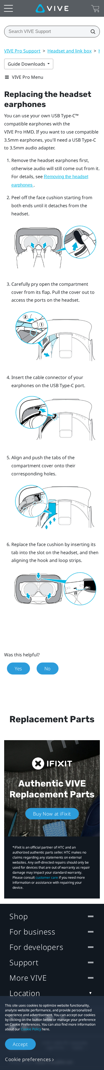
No (47, 668)
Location (24, 993)
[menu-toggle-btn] (8, 8)
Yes (18, 668)
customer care (46, 877)
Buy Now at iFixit (52, 814)
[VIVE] (52, 8)
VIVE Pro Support (22, 51)
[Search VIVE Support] (91, 31)
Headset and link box (69, 51)
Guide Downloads (27, 64)
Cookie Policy (31, 1029)
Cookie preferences (28, 1059)
